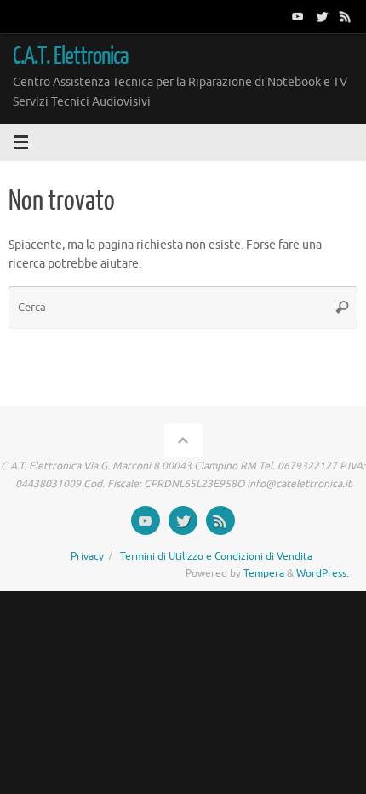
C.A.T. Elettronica (71, 56)
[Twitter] (322, 16)
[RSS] (345, 16)
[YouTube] (298, 16)
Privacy (87, 556)
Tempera (263, 573)
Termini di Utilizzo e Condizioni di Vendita (216, 556)
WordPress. (322, 573)
